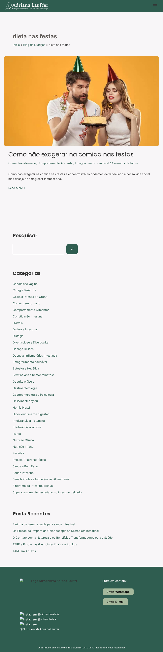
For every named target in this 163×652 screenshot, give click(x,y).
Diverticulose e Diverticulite (30, 342)
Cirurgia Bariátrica (24, 290)
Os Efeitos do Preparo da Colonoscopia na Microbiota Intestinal (56, 531)
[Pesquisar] (72, 249)
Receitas (18, 453)
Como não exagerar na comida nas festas (71, 154)
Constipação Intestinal (28, 316)
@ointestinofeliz (48, 614)
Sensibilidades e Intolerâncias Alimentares (41, 479)
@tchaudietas (46, 619)
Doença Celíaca (23, 349)
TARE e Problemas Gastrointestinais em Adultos (45, 544)
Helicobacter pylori (25, 401)
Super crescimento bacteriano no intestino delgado (47, 492)
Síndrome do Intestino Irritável (33, 486)
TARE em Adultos (24, 551)
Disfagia (18, 336)
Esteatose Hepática (26, 368)
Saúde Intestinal (23, 473)
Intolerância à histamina (29, 420)
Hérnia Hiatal (21, 407)
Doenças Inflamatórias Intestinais (35, 355)
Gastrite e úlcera (23, 381)
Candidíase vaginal (25, 284)
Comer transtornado (22, 163)
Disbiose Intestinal (25, 329)
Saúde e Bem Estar (25, 466)
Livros (17, 434)
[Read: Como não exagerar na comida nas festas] (81, 101)
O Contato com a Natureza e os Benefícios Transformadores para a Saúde (63, 537)
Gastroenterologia (25, 388)
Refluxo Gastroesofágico (29, 460)
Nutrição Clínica (23, 440)
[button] (155, 6)
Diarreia (18, 323)
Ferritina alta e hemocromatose (33, 375)
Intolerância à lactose (27, 427)
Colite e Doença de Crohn (30, 297)
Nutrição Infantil (23, 446)
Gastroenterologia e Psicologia (33, 394)
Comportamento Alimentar (55, 163)
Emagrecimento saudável (92, 163)
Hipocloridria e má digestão (31, 414)
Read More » (16, 188)
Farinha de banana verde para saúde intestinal (44, 524)
